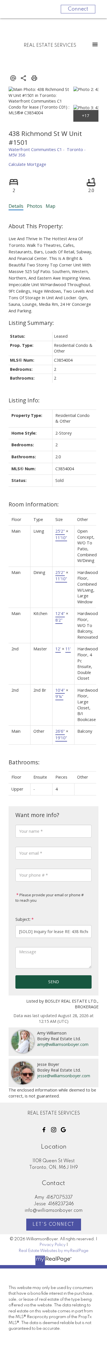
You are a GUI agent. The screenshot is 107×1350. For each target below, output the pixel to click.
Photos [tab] (34, 206)
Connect (78, 9)
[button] (44, 1129)
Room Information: (34, 504)
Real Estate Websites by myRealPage (53, 1251)
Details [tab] (16, 206)
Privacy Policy (52, 1245)
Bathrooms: (24, 762)
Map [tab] (50, 206)
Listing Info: (24, 400)
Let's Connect (53, 1224)
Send (53, 981)
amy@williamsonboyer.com (62, 1044)
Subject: (23, 919)
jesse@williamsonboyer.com (63, 1075)
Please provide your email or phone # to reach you (49, 897)
